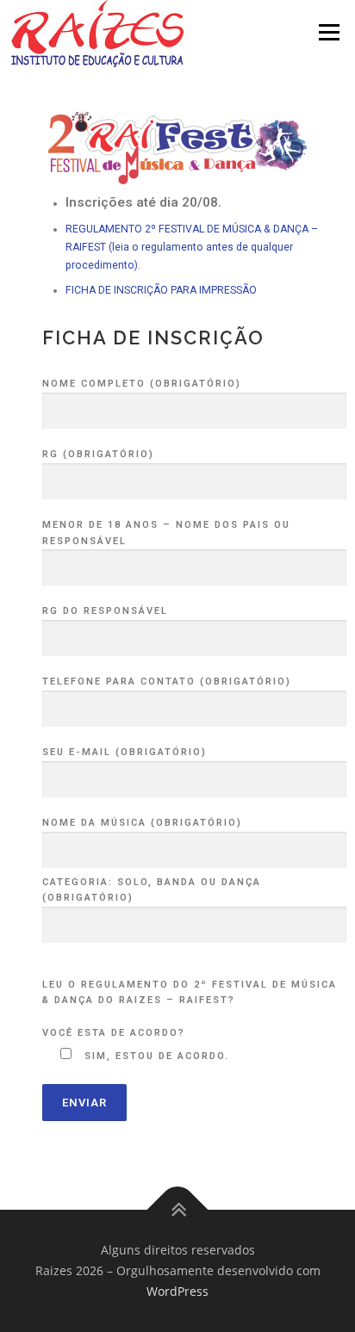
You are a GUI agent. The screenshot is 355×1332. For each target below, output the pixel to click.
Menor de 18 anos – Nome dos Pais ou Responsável (166, 533)
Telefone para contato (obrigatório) (166, 681)
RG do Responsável (105, 610)
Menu (327, 32)
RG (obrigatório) (98, 454)
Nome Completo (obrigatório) (141, 383)
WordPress (177, 1291)
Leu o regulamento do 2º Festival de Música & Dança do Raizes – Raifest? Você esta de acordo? (189, 1008)
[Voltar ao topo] (178, 1210)
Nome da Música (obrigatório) (142, 822)
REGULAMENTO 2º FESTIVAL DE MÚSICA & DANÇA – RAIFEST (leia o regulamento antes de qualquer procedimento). (191, 247)
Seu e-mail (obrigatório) (124, 752)
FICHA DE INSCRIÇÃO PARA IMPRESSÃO (161, 290)
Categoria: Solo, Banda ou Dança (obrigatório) (151, 890)
